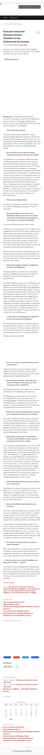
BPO (10, 587)
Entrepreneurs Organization (25, 159)
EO (13, 587)
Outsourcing (7, 589)
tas (11, 593)
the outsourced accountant (21, 593)
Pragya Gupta (23, 45)
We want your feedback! (11, 689)
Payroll (33, 591)
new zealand (18, 591)
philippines (6, 593)
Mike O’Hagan (19, 164)
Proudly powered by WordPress (22, 751)
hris (8, 591)
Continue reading (9, 583)
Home (5, 18)
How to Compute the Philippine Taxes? (16, 611)
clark (4, 591)
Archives (7, 662)
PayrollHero (6, 578)
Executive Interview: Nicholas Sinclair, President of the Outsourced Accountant (16, 36)
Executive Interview (21, 587)
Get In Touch (14, 18)
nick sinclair (26, 591)
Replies (33, 593)
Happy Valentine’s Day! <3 (12, 604)
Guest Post (31, 587)
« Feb (10, 719)
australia (34, 589)
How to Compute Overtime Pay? (13, 602)
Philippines (22, 589)
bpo (39, 589)
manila (12, 591)
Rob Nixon (24, 432)
